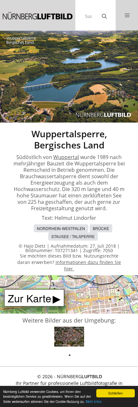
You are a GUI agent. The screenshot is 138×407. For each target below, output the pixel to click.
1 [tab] (69, 355)
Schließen (115, 393)
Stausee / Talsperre (73, 236)
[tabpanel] (69, 338)
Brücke (101, 228)
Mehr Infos (93, 401)
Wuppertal (66, 157)
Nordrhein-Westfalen (61, 228)
